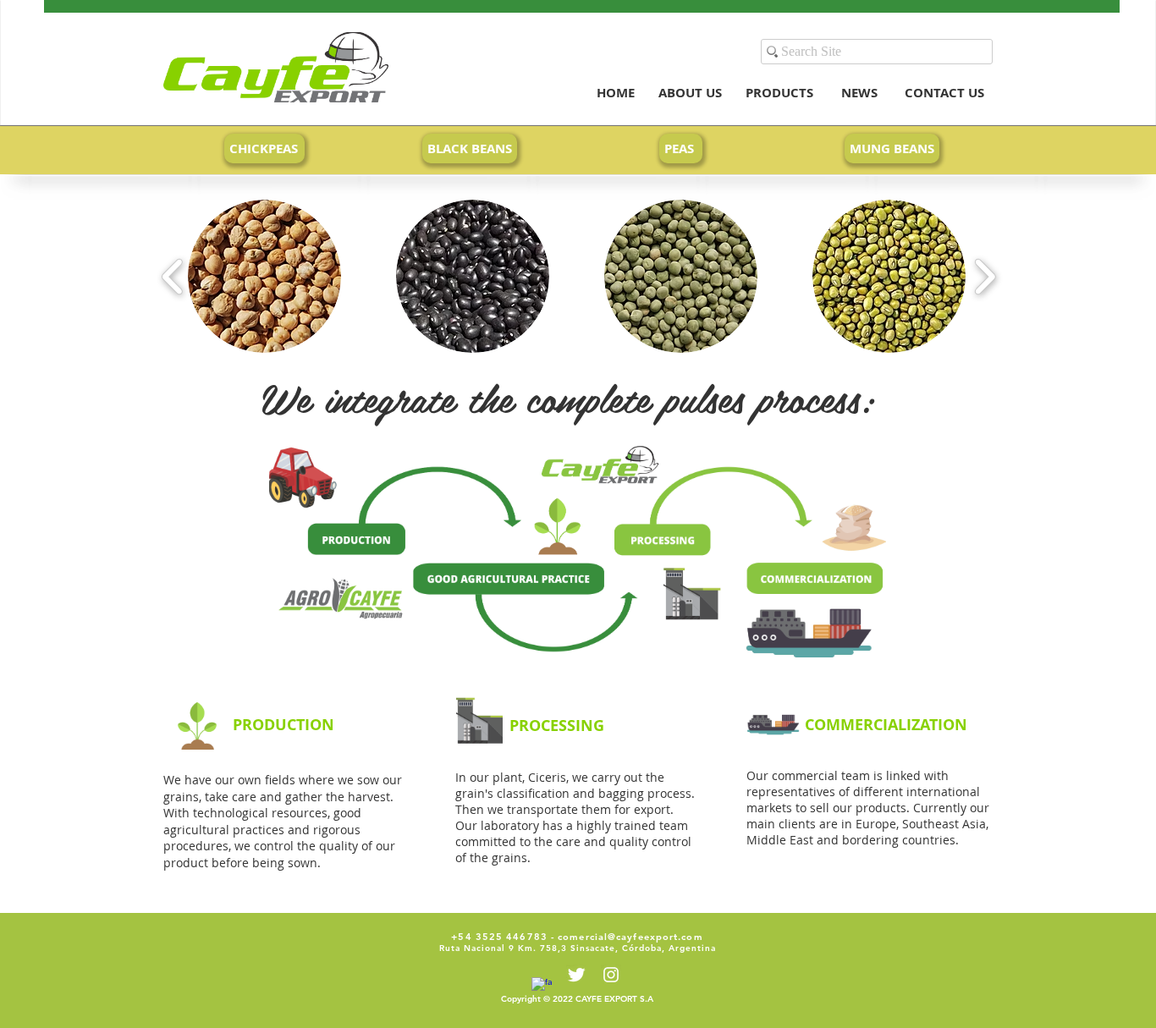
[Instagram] (611, 975)
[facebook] (541, 987)
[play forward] (985, 276)
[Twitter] (576, 975)
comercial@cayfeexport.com (630, 937)
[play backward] (173, 276)
